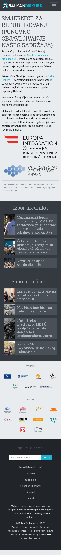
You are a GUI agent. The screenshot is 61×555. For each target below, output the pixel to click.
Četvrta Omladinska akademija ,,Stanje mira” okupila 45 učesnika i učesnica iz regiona (35, 246)
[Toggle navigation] (54, 5)
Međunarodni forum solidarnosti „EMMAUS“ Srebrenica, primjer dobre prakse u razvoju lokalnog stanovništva (36, 224)
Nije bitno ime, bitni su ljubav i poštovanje (34, 309)
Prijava (46, 457)
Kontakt (30, 492)
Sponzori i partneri (30, 486)
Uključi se (30, 479)
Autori (30, 498)
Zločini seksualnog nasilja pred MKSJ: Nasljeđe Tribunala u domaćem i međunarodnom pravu (34, 328)
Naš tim (30, 473)
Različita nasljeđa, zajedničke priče (31, 263)
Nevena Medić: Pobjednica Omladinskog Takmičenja (36, 348)
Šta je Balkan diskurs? (31, 467)
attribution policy (43, 531)
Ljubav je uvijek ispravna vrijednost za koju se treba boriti (36, 295)
